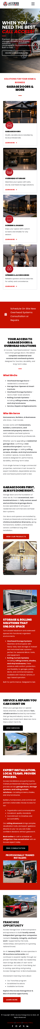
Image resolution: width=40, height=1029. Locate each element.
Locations (10, 1023)
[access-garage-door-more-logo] (11, 2)
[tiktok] (20, 1026)
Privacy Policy (28, 1023)
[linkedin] (27, 1026)
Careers (19, 1023)
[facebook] (12, 1026)
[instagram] (16, 1026)
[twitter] (24, 1026)
